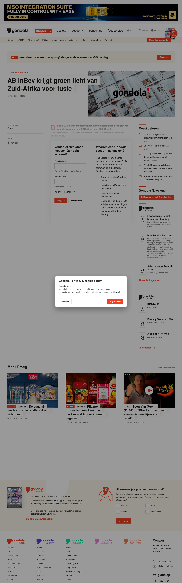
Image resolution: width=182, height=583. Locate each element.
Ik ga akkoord (115, 301)
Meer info (65, 301)
